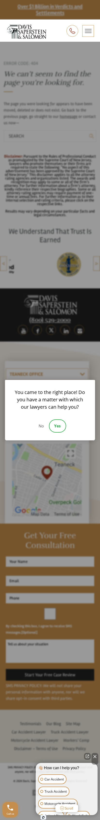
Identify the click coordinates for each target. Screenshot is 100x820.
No (41, 426)
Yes (57, 426)
